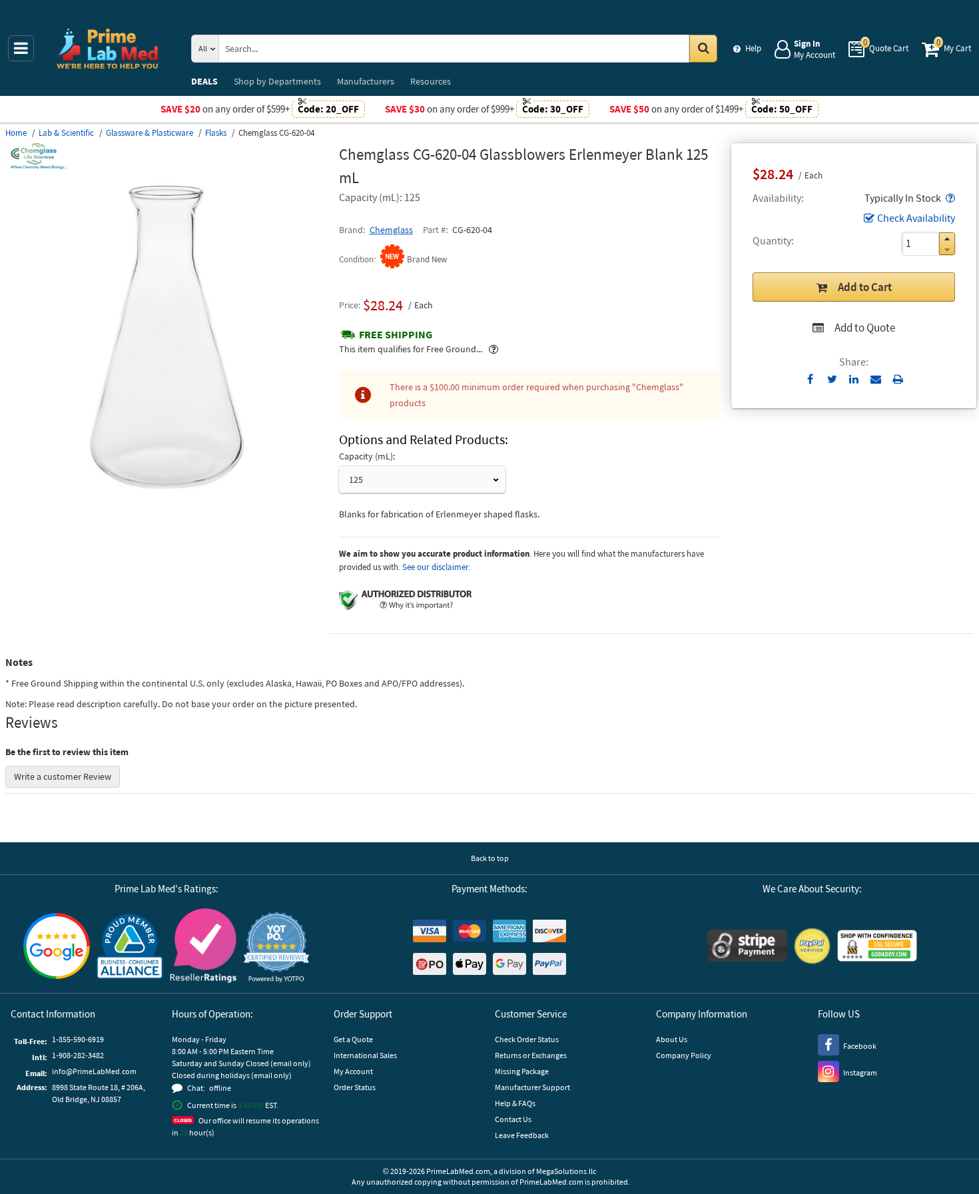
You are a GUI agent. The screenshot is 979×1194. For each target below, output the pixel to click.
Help (753, 48)
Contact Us (513, 1119)
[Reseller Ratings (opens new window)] (203, 947)
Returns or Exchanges (531, 1055)
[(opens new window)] (166, 492)
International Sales (365, 1055)
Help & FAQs (515, 1103)
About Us (671, 1039)
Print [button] (898, 379)
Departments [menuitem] (277, 81)
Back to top (490, 858)
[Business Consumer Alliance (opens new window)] (130, 947)
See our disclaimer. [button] (436, 567)
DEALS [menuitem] (204, 81)
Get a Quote (353, 1039)
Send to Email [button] (876, 379)
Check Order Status (527, 1039)
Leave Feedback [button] (522, 1135)
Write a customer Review (62, 776)
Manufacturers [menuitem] (365, 81)
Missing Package (522, 1071)
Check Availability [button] (916, 217)
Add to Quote (864, 327)
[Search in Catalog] (703, 49)
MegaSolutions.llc (566, 1171)
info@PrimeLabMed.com (94, 1071)
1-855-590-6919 (78, 1039)
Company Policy (683, 1055)
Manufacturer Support (532, 1087)
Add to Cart (865, 287)
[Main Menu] (21, 48)
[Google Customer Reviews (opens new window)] (56, 947)
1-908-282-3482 (78, 1055)
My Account (353, 1071)
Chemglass (391, 230)
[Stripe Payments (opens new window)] (747, 947)
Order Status (355, 1087)
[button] (949, 198)
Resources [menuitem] (430, 81)
